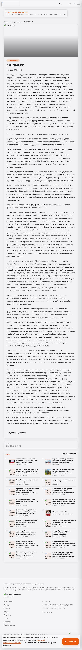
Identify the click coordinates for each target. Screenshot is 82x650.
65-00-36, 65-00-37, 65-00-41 (53, 608)
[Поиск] (60, 4)
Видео (6, 612)
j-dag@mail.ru (47, 612)
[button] (78, 4)
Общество (7, 622)
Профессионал (9, 625)
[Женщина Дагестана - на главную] (10, 3)
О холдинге (8, 634)
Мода (6, 618)
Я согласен (70, 641)
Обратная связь (19, 634)
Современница (17, 22)
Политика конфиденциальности (37, 634)
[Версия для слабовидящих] (70, 4)
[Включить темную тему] (65, 4)
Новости (7, 608)
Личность (7, 615)
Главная (6, 22)
